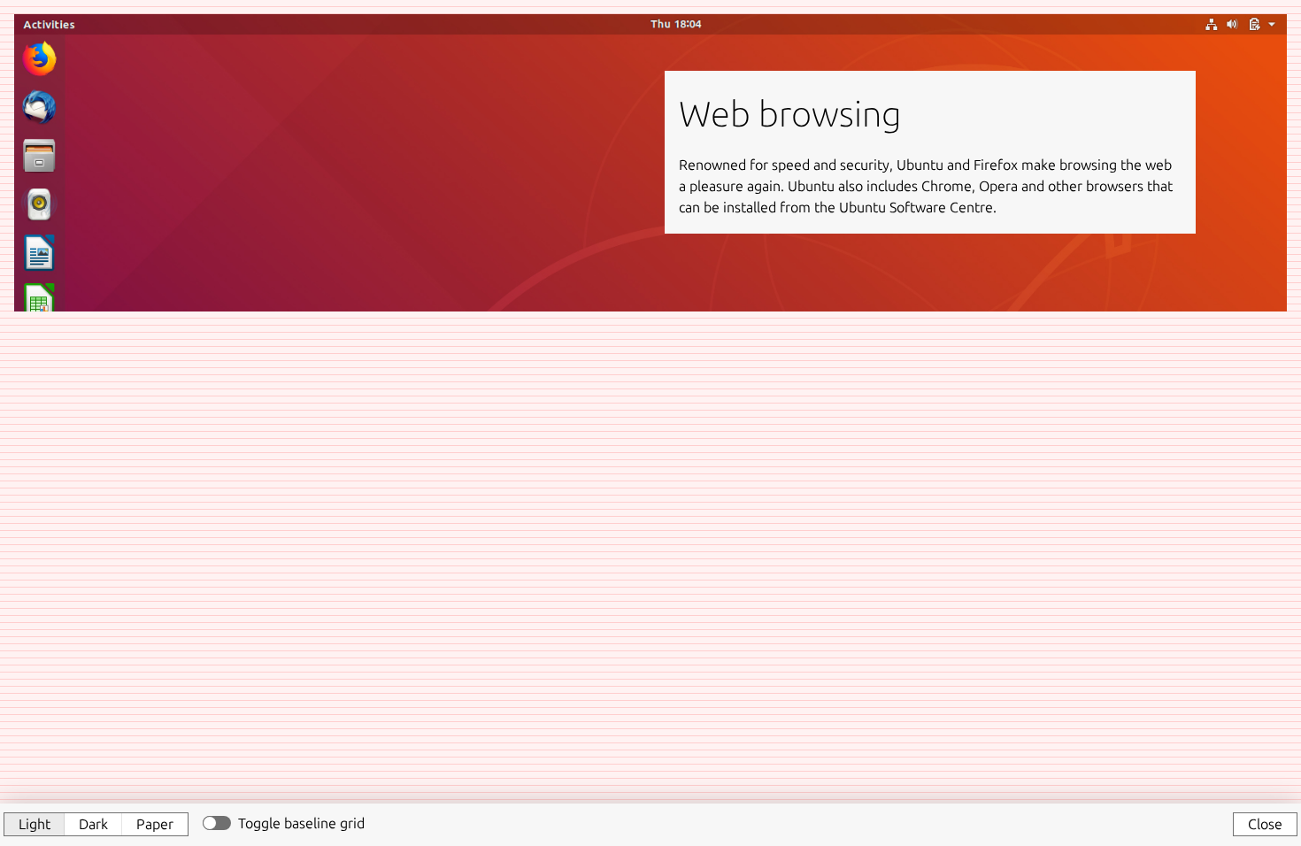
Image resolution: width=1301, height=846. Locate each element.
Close (1265, 824)
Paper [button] (154, 824)
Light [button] (34, 824)
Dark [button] (93, 824)
